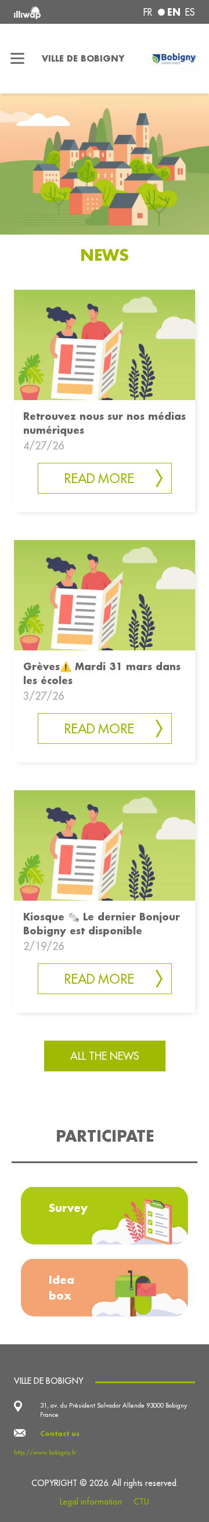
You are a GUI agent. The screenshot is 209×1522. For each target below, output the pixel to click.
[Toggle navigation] (17, 59)
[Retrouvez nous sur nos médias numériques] (104, 344)
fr (147, 12)
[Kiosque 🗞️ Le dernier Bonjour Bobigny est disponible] (104, 844)
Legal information (91, 1501)
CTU (141, 1501)
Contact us (60, 1434)
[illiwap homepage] (47, 12)
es (190, 12)
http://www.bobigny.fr (45, 1452)
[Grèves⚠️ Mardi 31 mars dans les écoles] (104, 593)
